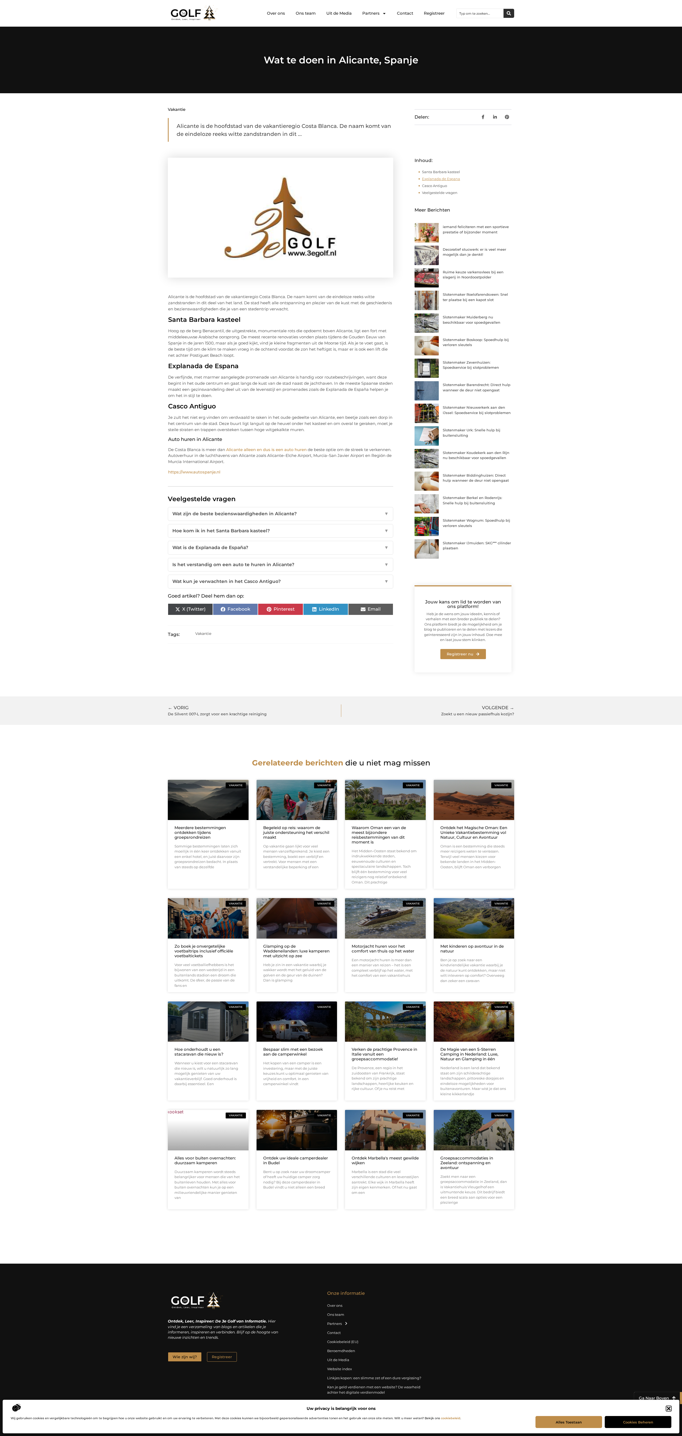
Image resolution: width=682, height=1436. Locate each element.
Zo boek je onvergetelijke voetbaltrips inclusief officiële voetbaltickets (203, 951)
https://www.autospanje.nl (194, 471)
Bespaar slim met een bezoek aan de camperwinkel (293, 1052)
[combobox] (480, 13)
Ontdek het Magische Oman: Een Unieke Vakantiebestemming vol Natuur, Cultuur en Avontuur (473, 832)
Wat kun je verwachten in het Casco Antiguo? (280, 581)
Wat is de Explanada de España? (280, 547)
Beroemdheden (341, 1351)
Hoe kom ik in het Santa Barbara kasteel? (280, 530)
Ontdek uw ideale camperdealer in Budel (295, 1160)
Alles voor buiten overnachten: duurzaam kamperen (205, 1160)
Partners (371, 13)
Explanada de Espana (441, 179)
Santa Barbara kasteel (441, 172)
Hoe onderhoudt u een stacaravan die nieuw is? (199, 1052)
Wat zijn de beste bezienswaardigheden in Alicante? (280, 513)
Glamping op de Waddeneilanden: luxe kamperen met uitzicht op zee (296, 951)
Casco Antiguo (434, 186)
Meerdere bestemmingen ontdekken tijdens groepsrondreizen (200, 832)
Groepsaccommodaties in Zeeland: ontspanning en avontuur (466, 1162)
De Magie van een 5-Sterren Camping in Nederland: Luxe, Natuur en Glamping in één (469, 1054)
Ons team (306, 13)
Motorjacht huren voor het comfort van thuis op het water (383, 949)
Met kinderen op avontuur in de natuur (472, 949)
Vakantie (176, 109)
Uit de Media (339, 13)
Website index (339, 1369)
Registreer (434, 13)
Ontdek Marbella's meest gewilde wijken (385, 1160)
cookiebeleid (450, 1418)
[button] (668, 1408)
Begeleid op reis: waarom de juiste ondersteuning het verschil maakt (296, 832)
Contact (405, 13)
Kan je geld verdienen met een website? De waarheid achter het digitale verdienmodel (373, 1389)
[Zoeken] (509, 13)
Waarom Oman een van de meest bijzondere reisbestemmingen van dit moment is (379, 835)
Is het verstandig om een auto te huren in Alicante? (280, 564)
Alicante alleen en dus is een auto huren (266, 449)
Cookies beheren (638, 1422)
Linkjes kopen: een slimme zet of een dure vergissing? (374, 1378)
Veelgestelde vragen (439, 192)
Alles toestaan (569, 1422)
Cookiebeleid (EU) (342, 1342)
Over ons (276, 13)
